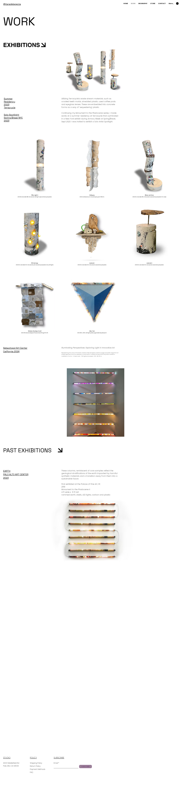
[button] (177, 3)
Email (56, 763)
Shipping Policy (36, 763)
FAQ (31, 772)
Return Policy (35, 766)
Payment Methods (38, 769)
